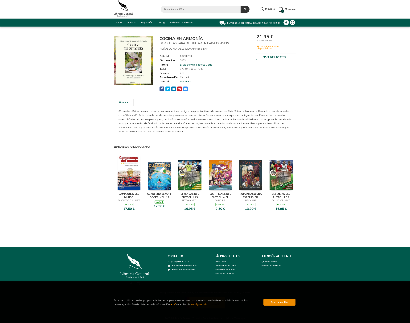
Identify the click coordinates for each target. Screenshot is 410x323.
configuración (199, 304)
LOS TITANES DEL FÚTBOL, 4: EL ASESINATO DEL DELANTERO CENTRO (220, 195)
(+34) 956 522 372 (180, 261)
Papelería (146, 22)
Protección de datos (225, 269)
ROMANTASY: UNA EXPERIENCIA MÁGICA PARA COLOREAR (251, 195)
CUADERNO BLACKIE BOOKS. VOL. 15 (159, 195)
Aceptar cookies (279, 302)
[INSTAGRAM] (292, 22)
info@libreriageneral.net (184, 265)
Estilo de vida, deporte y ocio (196, 64)
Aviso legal (220, 261)
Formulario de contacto (183, 269)
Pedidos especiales (271, 265)
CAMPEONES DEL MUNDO (129, 195)
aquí (173, 304)
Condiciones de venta (226, 265)
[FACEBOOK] (286, 22)
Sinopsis (123, 102)
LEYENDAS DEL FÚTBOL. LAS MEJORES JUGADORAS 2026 (189, 195)
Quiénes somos (269, 261)
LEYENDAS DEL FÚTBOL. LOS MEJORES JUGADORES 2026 (281, 195)
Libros (130, 22)
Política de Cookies (224, 273)
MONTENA (186, 81)
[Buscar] (245, 9)
